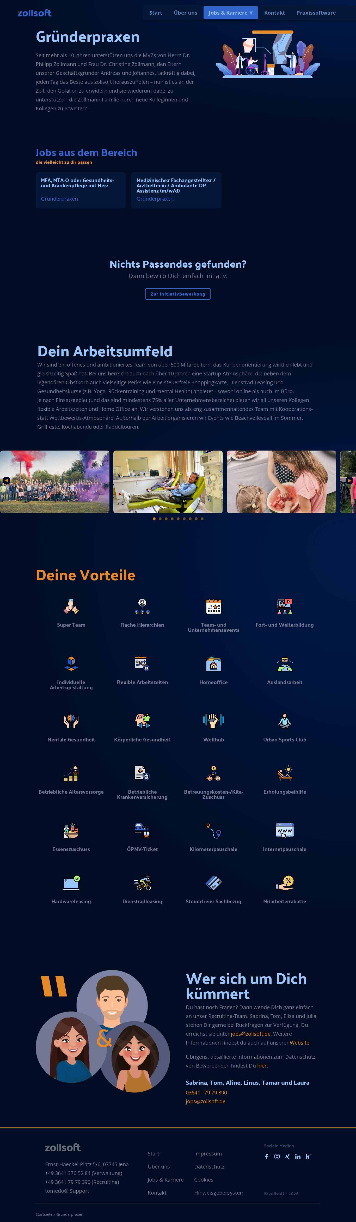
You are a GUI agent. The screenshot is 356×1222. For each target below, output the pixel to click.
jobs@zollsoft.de (251, 1033)
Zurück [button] (6, 480)
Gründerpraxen (59, 198)
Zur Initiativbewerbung (178, 293)
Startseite (44, 1214)
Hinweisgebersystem (219, 1192)
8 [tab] (196, 518)
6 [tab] (184, 518)
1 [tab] (154, 518)
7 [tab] (190, 518)
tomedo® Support (67, 1190)
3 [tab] (166, 518)
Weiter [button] (349, 480)
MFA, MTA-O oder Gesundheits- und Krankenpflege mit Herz (77, 182)
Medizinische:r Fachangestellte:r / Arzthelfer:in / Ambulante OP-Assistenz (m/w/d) (176, 185)
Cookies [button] (203, 1179)
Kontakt (274, 12)
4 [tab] (172, 518)
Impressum (208, 1153)
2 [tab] (160, 518)
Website (299, 1042)
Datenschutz (209, 1166)
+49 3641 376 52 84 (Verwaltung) (83, 1173)
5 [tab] (178, 518)
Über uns (185, 12)
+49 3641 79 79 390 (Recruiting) (82, 1181)
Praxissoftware (316, 12)
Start (155, 12)
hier (262, 1065)
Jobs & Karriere (228, 12)
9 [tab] (202, 518)
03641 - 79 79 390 (206, 1092)
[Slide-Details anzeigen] (54, 482)
